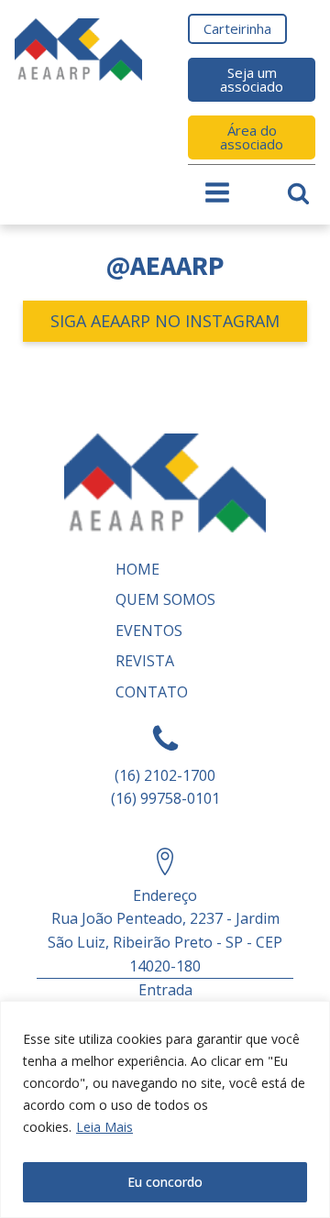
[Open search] (298, 193)
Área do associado (251, 137)
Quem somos (165, 599)
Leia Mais (104, 1127)
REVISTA (145, 661)
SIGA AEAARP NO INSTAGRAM (165, 321)
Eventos (149, 630)
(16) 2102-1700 (165, 775)
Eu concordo (165, 1182)
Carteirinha (237, 28)
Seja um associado (251, 79)
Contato (152, 692)
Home (138, 569)
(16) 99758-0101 (165, 798)
